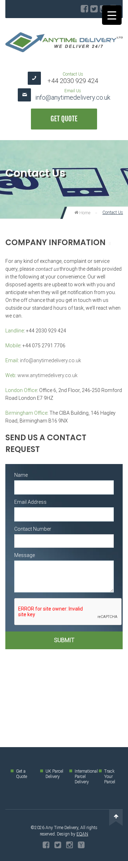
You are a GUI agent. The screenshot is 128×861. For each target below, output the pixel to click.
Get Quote (64, 119)
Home (84, 212)
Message (24, 555)
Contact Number (32, 529)
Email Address (30, 502)
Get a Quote (21, 774)
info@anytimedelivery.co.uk (72, 97)
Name (21, 475)
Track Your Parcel (109, 776)
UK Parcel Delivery (54, 774)
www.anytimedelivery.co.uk (47, 375)
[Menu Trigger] (112, 15)
